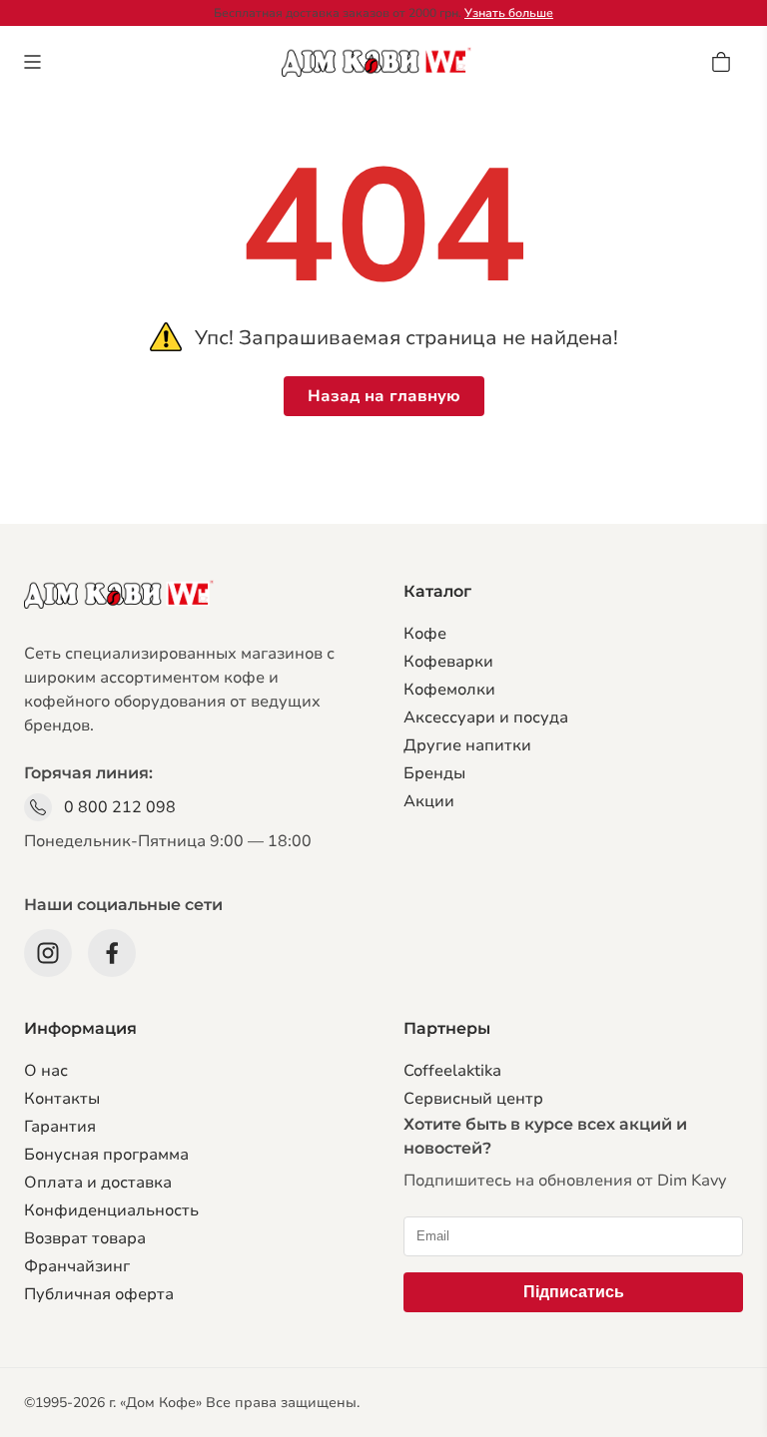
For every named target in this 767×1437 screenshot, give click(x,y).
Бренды (434, 773)
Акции (428, 801)
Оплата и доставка (98, 1183)
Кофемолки (449, 690)
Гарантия (60, 1127)
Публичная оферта (99, 1294)
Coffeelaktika (452, 1071)
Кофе (424, 634)
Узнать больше (508, 13)
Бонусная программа (106, 1155)
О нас (46, 1071)
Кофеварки (448, 662)
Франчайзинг (77, 1266)
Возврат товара (85, 1238)
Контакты (62, 1099)
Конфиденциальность (111, 1210)
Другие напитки (467, 745)
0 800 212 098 (120, 807)
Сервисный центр (473, 1099)
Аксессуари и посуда (485, 717)
